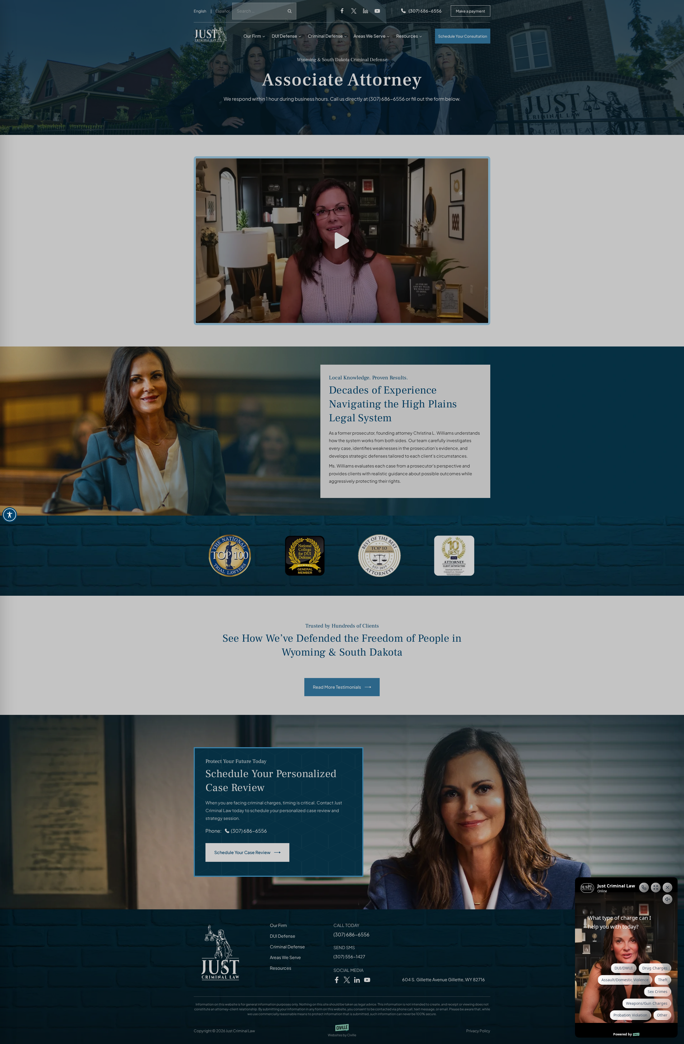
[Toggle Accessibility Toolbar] (10, 515)
